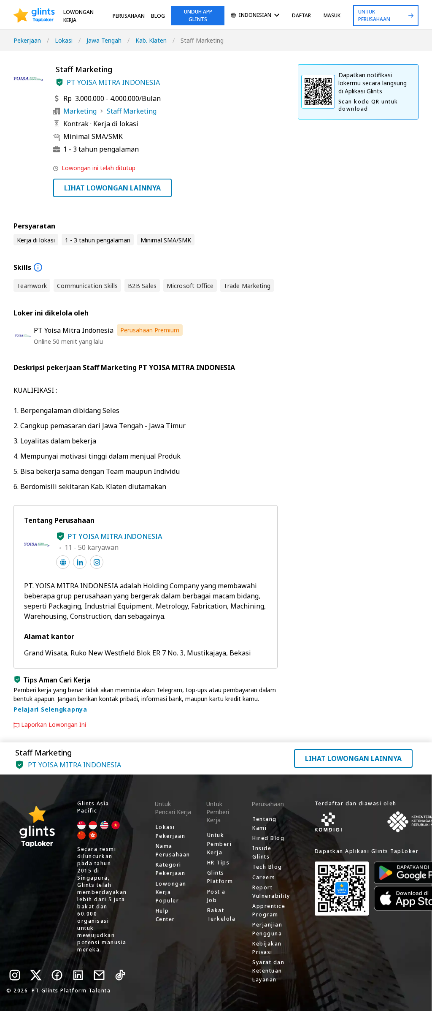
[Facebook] (57, 975)
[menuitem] (255, 15)
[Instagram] (14, 975)
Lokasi (64, 40)
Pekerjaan (27, 40)
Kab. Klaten (151, 40)
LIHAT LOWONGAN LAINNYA (112, 188)
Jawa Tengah (104, 40)
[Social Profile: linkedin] (79, 562)
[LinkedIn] (78, 975)
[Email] (99, 975)
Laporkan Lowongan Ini (53, 724)
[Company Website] (63, 562)
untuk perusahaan (374, 15)
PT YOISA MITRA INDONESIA (113, 82)
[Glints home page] (34, 15)
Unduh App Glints (198, 15)
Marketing (80, 111)
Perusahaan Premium (149, 330)
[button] (59, 82)
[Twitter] (35, 975)
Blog (158, 15)
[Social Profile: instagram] (96, 562)
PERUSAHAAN (129, 15)
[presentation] (34, 15)
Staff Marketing (132, 111)
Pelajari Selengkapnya (50, 709)
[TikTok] (120, 975)
